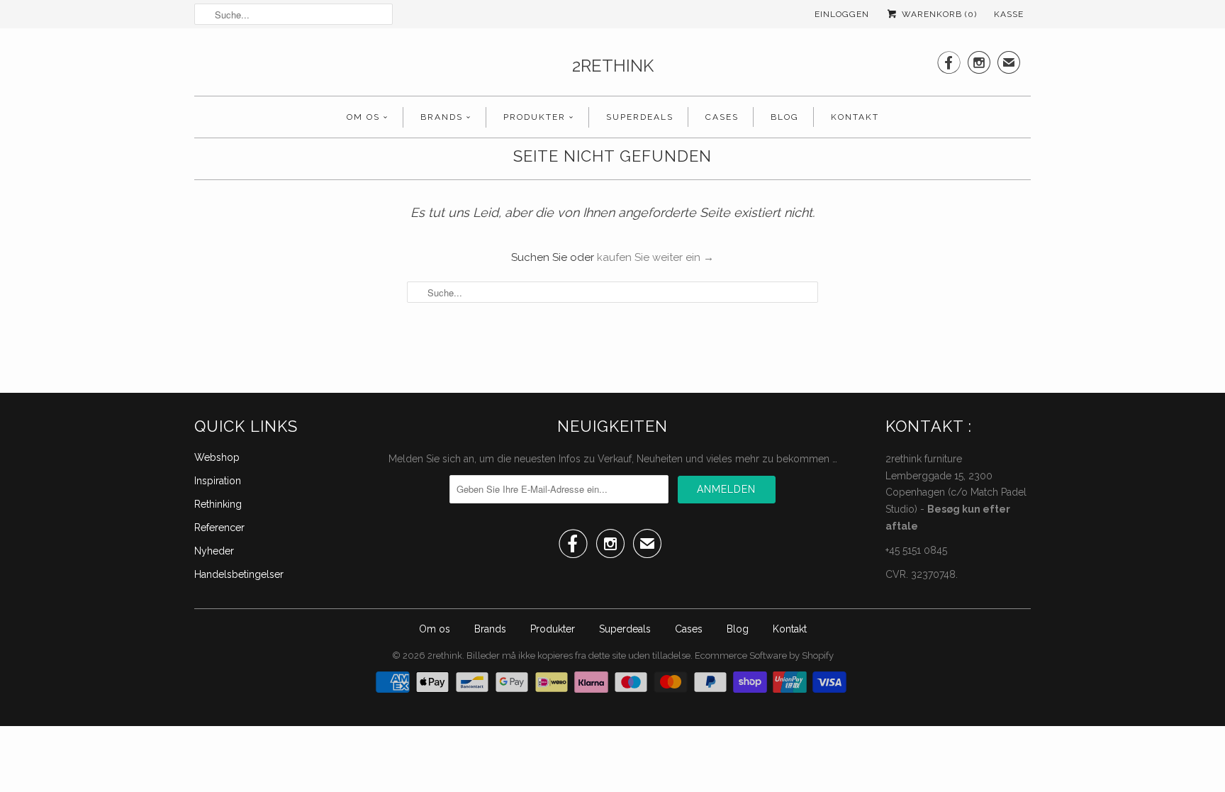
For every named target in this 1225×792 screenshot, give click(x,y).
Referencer (219, 527)
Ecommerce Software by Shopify (764, 655)
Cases (722, 117)
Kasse (1009, 14)
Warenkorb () (938, 14)
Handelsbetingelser (239, 574)
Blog (785, 117)
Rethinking (218, 504)
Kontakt (855, 117)
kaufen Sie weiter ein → (655, 257)
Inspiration (217, 480)
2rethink (613, 65)
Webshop (217, 457)
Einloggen (842, 14)
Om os (363, 117)
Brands (441, 117)
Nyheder (214, 551)
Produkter (534, 117)
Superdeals (639, 117)
